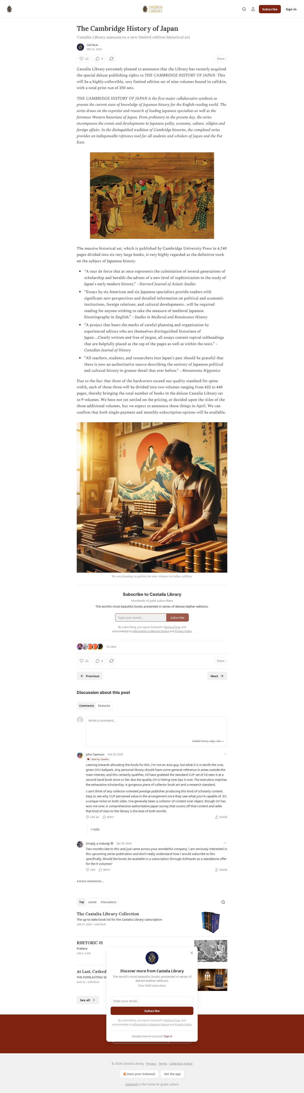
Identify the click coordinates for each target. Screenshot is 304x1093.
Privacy (151, 1064)
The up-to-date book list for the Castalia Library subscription (119, 919)
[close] (191, 953)
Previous (92, 676)
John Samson (95, 754)
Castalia (92, 45)
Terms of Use (172, 1020)
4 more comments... (90, 881)
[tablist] (95, 706)
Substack (131, 1084)
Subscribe (270, 9)
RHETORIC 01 (90, 942)
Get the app (172, 1074)
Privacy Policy (183, 1024)
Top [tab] (81, 902)
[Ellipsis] (225, 754)
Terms (163, 1064)
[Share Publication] (253, 9)
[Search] (244, 9)
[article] (152, 922)
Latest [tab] (92, 902)
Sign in (291, 9)
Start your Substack (141, 1074)
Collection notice (181, 1064)
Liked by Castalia (100, 759)
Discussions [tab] (108, 902)
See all (85, 1000)
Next (214, 676)
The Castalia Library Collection (108, 913)
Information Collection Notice (151, 1024)
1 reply (95, 829)
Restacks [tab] (104, 706)
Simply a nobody (98, 843)
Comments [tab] (86, 706)
